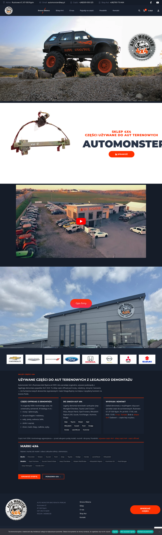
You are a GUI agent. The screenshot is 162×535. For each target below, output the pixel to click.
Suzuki (76, 426)
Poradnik (103, 10)
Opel (87, 422)
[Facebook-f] (151, 2)
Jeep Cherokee (64, 461)
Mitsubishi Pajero (96, 461)
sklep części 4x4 (121, 438)
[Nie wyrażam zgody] (159, 532)
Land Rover (76, 430)
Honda (66, 430)
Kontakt (116, 10)
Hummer (86, 430)
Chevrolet (31, 457)
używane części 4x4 (106, 438)
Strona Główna (44, 10)
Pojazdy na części (87, 10)
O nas (71, 10)
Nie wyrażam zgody (128, 531)
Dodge (90, 426)
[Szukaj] (139, 10)
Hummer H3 (110, 461)
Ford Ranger (122, 461)
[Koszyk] (148, 10)
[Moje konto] (158, 10)
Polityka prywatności (145, 531)
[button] (81, 221)
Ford (84, 426)
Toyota (73, 422)
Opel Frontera (34, 461)
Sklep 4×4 (59, 10)
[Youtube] (157, 2)
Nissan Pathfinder (80, 461)
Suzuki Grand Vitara (49, 461)
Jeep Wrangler (27, 466)
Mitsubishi (67, 426)
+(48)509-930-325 (86, 2)
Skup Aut (83, 513)
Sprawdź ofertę (29, 477)
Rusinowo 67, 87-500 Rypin (23, 2)
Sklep (82, 506)
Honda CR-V (39, 466)
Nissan (80, 422)
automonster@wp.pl (56, 2)
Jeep (66, 422)
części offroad (133, 438)
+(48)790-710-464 (117, 2)
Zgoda (115, 531)
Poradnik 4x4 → (53, 477)
